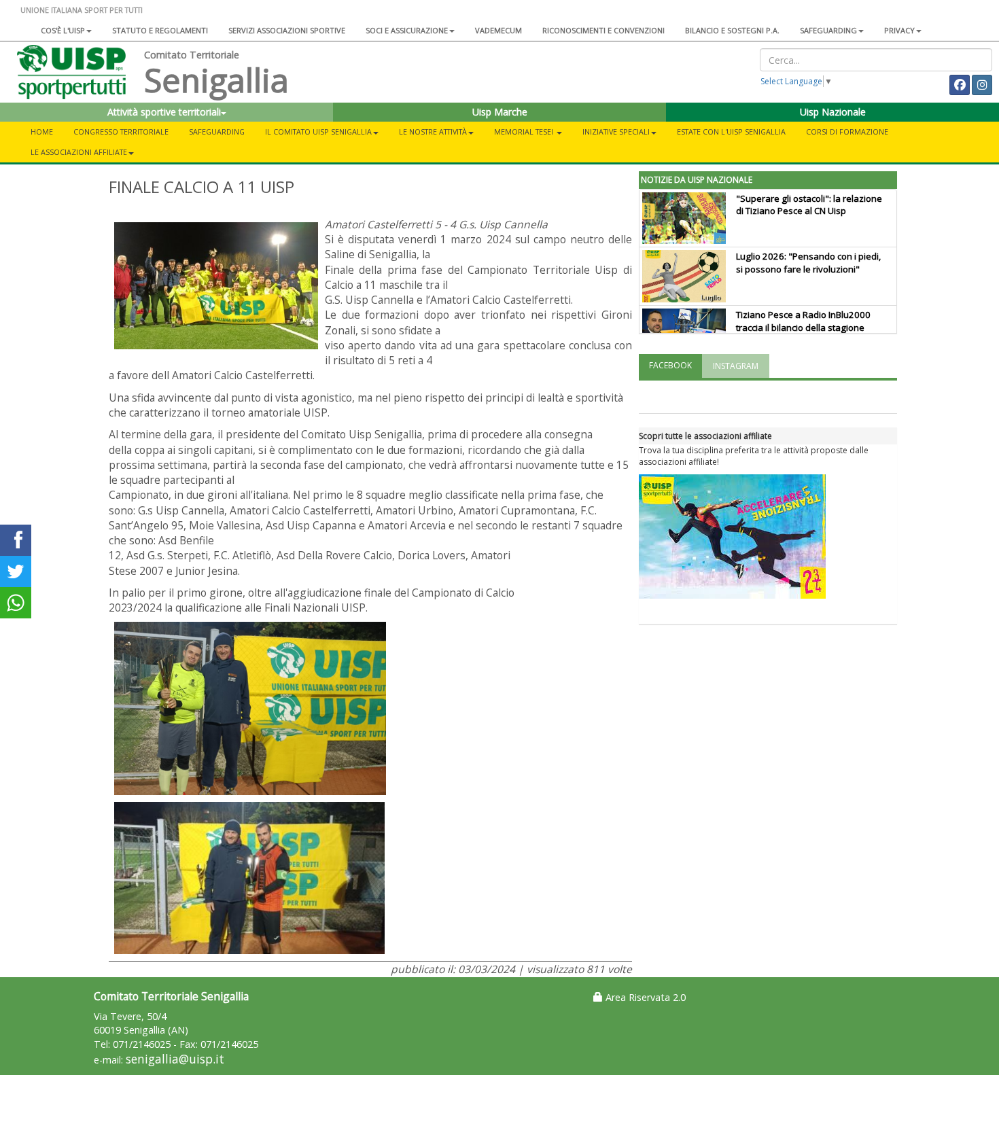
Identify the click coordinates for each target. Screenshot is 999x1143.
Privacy (899, 30)
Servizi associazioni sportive (286, 30)
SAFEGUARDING (828, 30)
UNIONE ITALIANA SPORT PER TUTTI (81, 10)
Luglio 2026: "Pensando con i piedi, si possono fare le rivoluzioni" (808, 262)
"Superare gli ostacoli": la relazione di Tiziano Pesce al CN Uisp (809, 204)
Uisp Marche (499, 111)
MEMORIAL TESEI (524, 131)
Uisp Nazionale (833, 111)
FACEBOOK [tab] (670, 365)
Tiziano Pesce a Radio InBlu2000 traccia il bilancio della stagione (803, 321)
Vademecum (498, 30)
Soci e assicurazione (407, 30)
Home (42, 131)
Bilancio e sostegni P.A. (732, 30)
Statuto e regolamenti (160, 30)
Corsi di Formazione (847, 131)
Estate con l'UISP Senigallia (731, 131)
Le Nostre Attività (433, 131)
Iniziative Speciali (616, 131)
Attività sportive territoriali (164, 111)
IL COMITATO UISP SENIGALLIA (318, 131)
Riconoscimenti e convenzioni (603, 30)
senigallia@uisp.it (175, 1059)
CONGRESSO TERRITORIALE (121, 131)
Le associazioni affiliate (79, 152)
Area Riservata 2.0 (644, 997)
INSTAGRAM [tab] (735, 366)
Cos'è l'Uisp (63, 30)
